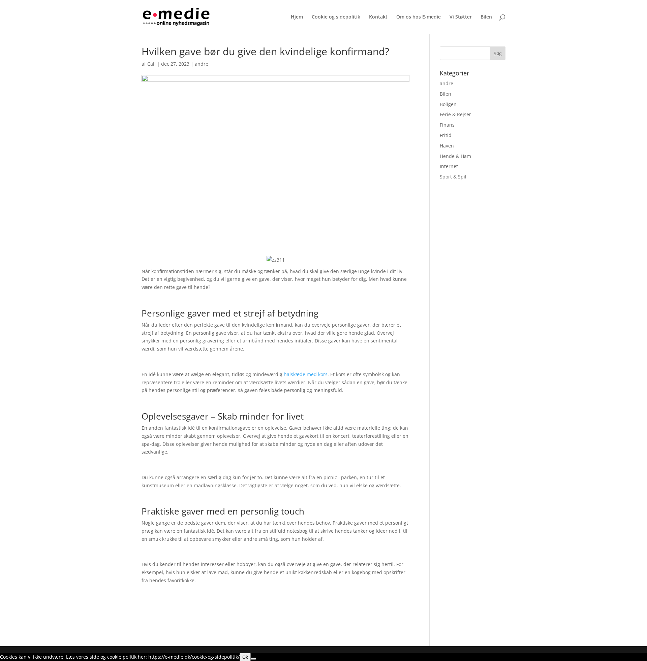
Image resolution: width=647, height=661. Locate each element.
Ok (245, 657)
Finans (447, 125)
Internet (449, 166)
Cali (151, 64)
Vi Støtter (461, 17)
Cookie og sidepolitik (336, 17)
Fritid (446, 135)
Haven (447, 145)
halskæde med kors (306, 374)
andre (201, 64)
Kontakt (378, 17)
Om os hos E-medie (418, 17)
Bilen (486, 17)
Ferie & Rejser (455, 114)
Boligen (448, 104)
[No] (253, 659)
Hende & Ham (455, 156)
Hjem (297, 17)
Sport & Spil (453, 176)
